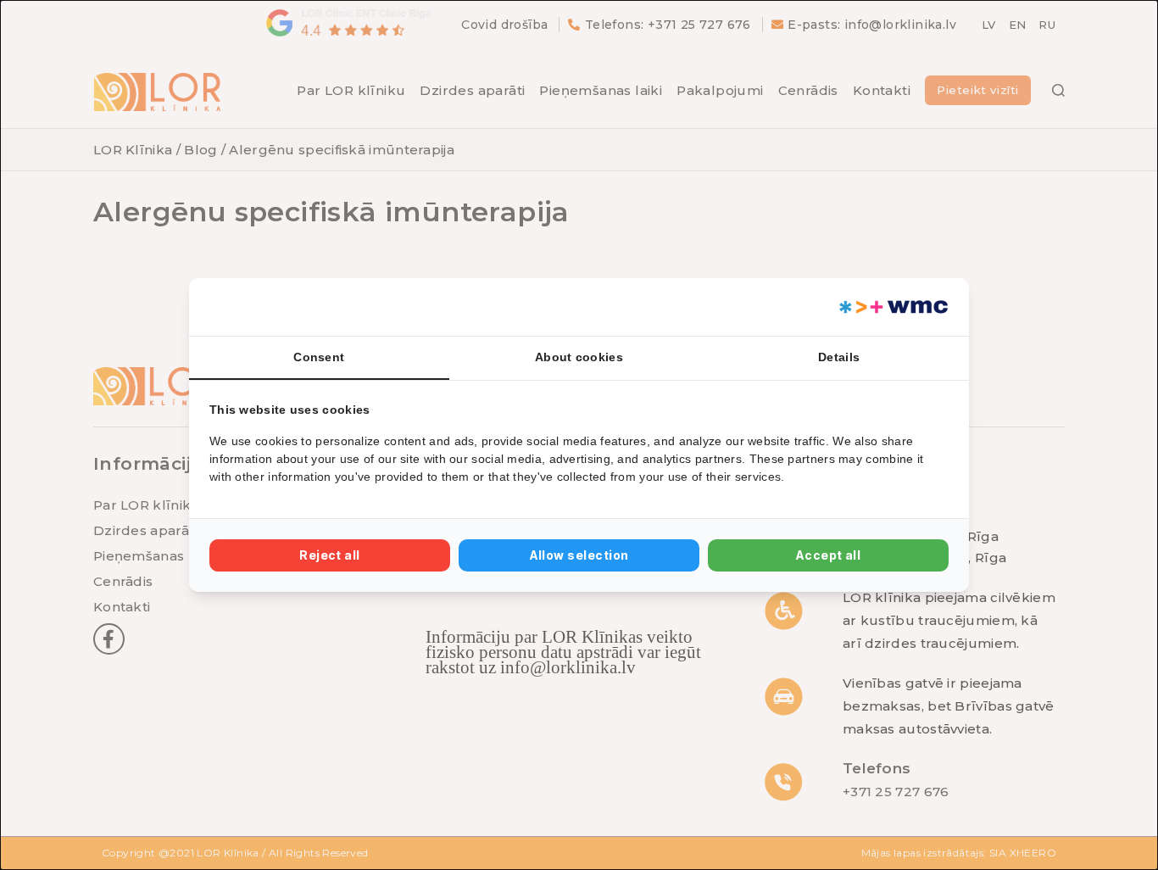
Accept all (828, 555)
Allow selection (579, 555)
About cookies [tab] (579, 357)
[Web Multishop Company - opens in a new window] (892, 306)
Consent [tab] (318, 357)
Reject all (329, 555)
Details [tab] (839, 357)
